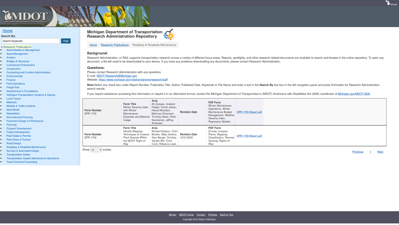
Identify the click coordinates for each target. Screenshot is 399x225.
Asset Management (17, 53)
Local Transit (14, 98)
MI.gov (393, 4)
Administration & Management (23, 50)
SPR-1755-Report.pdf (249, 112)
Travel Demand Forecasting (22, 162)
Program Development (19, 128)
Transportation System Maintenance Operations (33, 158)
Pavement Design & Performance (25, 121)
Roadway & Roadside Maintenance (26, 147)
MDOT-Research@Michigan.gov (117, 76)
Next (380, 152)
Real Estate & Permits (19, 136)
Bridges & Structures (18, 61)
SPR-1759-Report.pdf (249, 136)
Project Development (18, 132)
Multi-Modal (13, 109)
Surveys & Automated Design (23, 150)
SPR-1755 (90, 113)
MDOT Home (186, 214)
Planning (12, 124)
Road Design (14, 143)
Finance (11, 80)
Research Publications (17, 47)
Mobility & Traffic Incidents (21, 106)
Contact (201, 214)
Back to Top (226, 214)
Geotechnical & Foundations (22, 91)
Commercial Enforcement (21, 65)
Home (7, 30)
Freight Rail (13, 87)
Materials (12, 102)
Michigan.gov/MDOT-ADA (354, 94)
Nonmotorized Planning (20, 117)
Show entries (96, 149)
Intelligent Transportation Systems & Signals (31, 95)
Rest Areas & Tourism (19, 139)
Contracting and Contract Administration (29, 72)
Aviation (11, 57)
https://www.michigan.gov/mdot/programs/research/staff (133, 79)
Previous (357, 152)
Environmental (15, 76)
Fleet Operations (16, 83)
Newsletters (13, 113)
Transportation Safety (18, 154)
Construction (14, 68)
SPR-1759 (90, 137)
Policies (212, 214)
